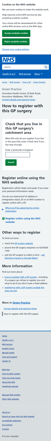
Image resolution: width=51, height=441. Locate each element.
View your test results (11, 378)
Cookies (5, 429)
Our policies (7, 425)
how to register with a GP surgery (21, 277)
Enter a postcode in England (19, 150)
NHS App (6, 369)
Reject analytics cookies (15, 41)
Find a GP (26, 82)
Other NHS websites (10, 399)
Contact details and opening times (18, 99)
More (38, 74)
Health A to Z (8, 74)
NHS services (25, 74)
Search (11, 162)
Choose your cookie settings (15, 49)
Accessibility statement (11, 421)
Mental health (8, 353)
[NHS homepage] (8, 59)
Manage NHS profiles (11, 395)
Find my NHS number (11, 374)
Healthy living (8, 348)
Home (4, 82)
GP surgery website (24, 243)
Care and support (9, 357)
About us (6, 412)
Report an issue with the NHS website (18, 416)
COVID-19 (6, 361)
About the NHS (8, 382)
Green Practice (39, 82)
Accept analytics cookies (16, 33)
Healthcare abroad (10, 386)
